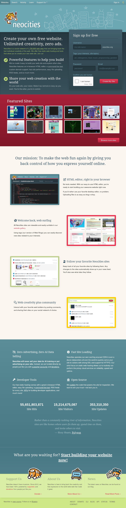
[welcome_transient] (34, 126)
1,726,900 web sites (36, 48)
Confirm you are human (82, 74)
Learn (31, 2)
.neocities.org (107, 47)
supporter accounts (39, 366)
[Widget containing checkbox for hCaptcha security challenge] (83, 81)
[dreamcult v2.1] (91, 112)
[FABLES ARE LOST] (72, 126)
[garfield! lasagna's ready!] (110, 126)
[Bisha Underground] (91, 126)
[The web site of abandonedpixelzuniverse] (34, 112)
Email (100, 64)
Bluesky (35, 501)
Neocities (7, 501)
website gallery (19, 228)
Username (77, 42)
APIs (26, 390)
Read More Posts (112, 493)
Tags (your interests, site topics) (86, 53)
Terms (112, 501)
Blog (92, 501)
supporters (31, 486)
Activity (23, 2)
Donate (37, 493)
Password (77, 64)
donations (55, 366)
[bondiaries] (110, 112)
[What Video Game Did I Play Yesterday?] (53, 126)
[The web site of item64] (15, 112)
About (72, 501)
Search (14, 2)
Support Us (41, 2)
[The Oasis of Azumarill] (15, 126)
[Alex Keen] (72, 112)
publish (73, 384)
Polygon (76, 432)
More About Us (74, 493)
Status (104, 501)
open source (17, 501)
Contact (73, 504)
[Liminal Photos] (53, 112)
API (98, 501)
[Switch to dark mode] (123, 2)
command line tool (55, 66)
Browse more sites (108, 140)
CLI (87, 501)
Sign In (116, 2)
